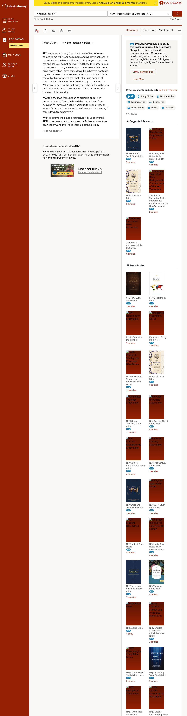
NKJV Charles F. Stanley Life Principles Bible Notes (157, 632)
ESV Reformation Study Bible (134, 338)
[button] (170, 3)
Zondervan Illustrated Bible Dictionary (134, 245)
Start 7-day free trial (143, 71)
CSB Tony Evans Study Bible (133, 299)
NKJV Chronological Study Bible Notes (135, 673)
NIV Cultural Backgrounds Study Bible (135, 465)
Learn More (138, 79)
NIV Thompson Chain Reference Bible (134, 589)
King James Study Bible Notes (157, 338)
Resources (132, 30)
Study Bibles (137, 265)
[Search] (177, 14)
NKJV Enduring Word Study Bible (157, 673)
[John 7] (118, 88)
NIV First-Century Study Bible (157, 464)
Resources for (142, 90)
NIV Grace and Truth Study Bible (134, 154)
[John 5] (34, 88)
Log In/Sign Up (173, 2)
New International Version (58, 146)
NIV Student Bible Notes (135, 545)
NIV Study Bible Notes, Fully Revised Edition (157, 156)
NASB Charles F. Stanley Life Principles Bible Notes (134, 380)
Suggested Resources (142, 121)
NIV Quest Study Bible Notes (157, 506)
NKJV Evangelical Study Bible (134, 713)
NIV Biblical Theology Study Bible (133, 424)
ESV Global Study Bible (157, 299)
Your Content (166, 30)
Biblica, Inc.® (80, 154)
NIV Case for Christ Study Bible (158, 422)
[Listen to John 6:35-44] (69, 31)
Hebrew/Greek (149, 30)
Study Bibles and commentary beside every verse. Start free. (95, 2)
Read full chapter (52, 130)
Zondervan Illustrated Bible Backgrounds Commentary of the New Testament (158, 200)
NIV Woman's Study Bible (155, 587)
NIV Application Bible (133, 196)
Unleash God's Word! (90, 172)
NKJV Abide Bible (134, 628)
